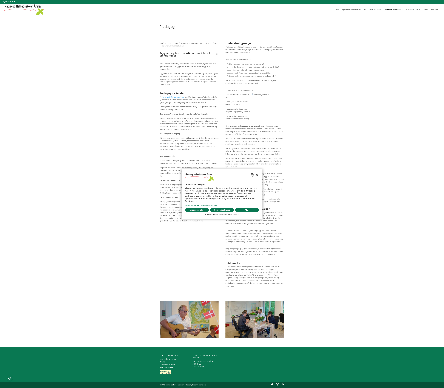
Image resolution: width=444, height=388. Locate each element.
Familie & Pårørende (393, 10)
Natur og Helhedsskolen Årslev (348, 10)
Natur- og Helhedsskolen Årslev (173, 97)
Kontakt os (435, 10)
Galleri (425, 10)
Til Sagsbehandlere (371, 10)
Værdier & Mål (412, 10)
